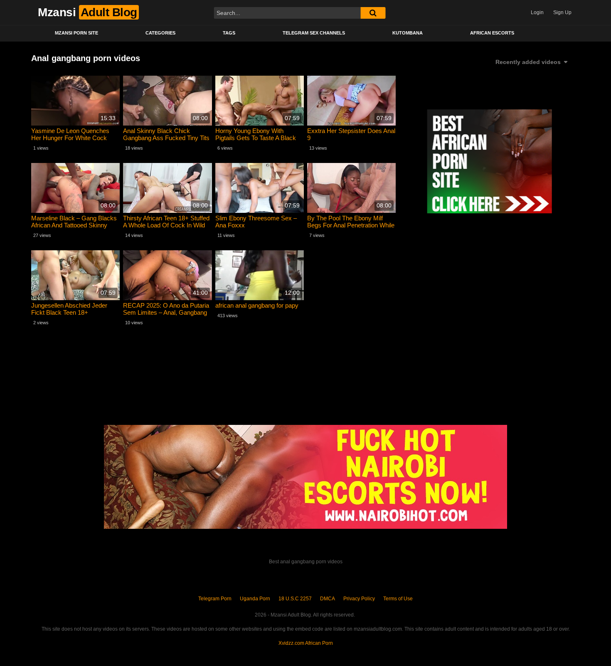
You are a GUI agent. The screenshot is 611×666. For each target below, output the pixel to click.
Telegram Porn (215, 599)
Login (537, 12)
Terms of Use (398, 599)
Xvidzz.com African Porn (305, 643)
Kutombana (407, 32)
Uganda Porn (255, 599)
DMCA (327, 599)
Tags (229, 32)
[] (372, 13)
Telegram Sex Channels (314, 32)
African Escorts (492, 32)
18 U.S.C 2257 (295, 599)
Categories (160, 32)
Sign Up (562, 12)
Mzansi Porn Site (76, 32)
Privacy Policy (359, 599)
